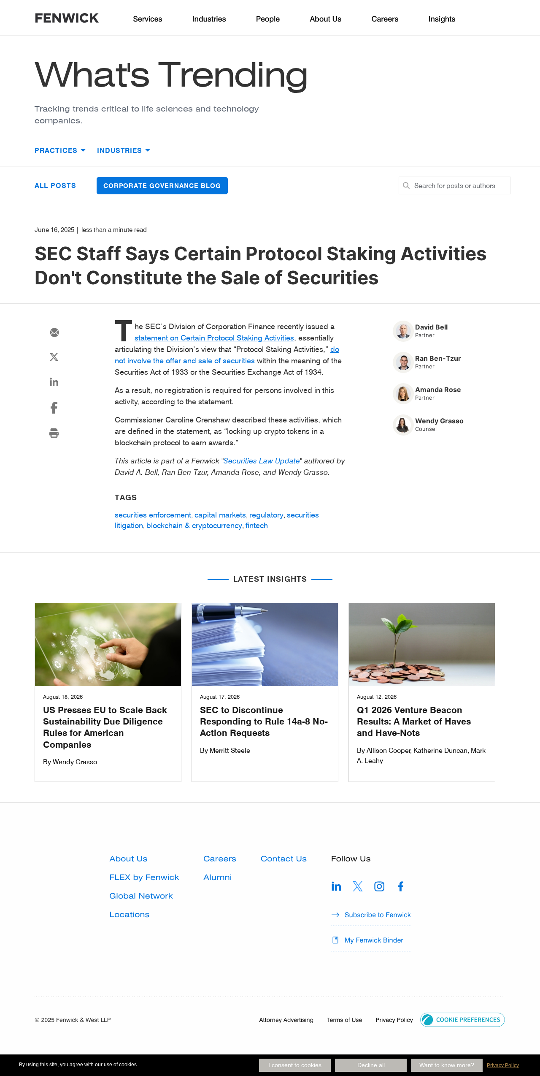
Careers (219, 859)
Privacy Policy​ (394, 1020)
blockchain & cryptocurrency (194, 525)
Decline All (371, 1065)
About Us (129, 859)
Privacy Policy (503, 1065)
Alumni (217, 877)
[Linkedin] (54, 382)
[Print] (54, 433)
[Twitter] (54, 357)
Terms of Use (344, 1020)
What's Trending (171, 74)
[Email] (54, 332)
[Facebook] (54, 408)
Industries (209, 19)
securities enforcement (153, 514)
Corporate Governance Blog (162, 185)
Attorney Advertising (286, 1020)
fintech (257, 525)
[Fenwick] (67, 19)
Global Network (141, 896)
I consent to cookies (294, 1065)
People (268, 19)
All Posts (55, 185)
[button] (462, 1019)
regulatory (266, 514)
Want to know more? (446, 1065)
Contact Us (284, 859)
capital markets (220, 514)
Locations (130, 914)
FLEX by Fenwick (144, 877)
